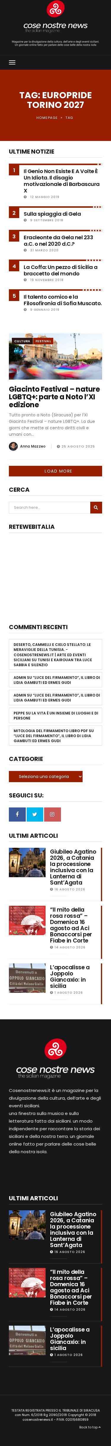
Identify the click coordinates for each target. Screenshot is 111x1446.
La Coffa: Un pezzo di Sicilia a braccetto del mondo (61, 270)
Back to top (89, 1427)
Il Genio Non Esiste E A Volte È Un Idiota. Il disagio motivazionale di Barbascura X (62, 180)
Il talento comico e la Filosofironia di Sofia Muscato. (63, 300)
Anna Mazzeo (33, 446)
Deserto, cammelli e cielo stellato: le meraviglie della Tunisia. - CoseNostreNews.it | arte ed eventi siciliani (52, 652)
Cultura (22, 341)
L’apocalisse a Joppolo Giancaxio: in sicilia (70, 976)
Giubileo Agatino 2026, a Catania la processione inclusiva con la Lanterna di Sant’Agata (73, 867)
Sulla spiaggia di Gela (52, 213)
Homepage (47, 117)
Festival (43, 341)
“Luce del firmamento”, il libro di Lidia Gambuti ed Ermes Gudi (57, 680)
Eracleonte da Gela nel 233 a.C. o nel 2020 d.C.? (58, 240)
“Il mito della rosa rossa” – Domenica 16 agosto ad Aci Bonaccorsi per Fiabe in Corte (71, 925)
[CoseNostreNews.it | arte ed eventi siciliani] (55, 16)
